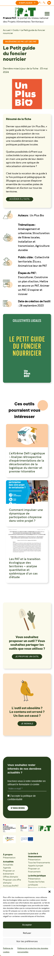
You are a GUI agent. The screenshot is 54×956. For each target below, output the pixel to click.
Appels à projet (35, 865)
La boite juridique (37, 875)
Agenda (7, 867)
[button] (49, 891)
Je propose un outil (27, 656)
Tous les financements (39, 862)
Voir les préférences (27, 941)
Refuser (27, 933)
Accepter (27, 925)
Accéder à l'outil (19, 199)
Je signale (27, 723)
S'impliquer (25, 3)
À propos (7, 854)
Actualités (8, 861)
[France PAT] (25, 12)
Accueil (6, 30)
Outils (16, 30)
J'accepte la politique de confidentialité (22, 797)
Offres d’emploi (10, 877)
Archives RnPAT (11, 886)
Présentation (9, 857)
